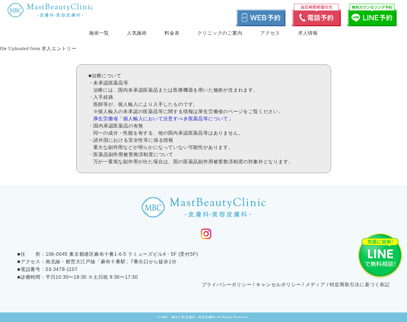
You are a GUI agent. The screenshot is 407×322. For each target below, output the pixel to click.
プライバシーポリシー (227, 284)
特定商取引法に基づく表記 (360, 284)
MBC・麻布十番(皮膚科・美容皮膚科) (188, 317)
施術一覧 (99, 33)
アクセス (270, 33)
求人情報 (308, 33)
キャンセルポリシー (278, 284)
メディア (315, 284)
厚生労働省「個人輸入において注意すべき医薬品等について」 (163, 118)
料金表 (171, 33)
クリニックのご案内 (219, 33)
